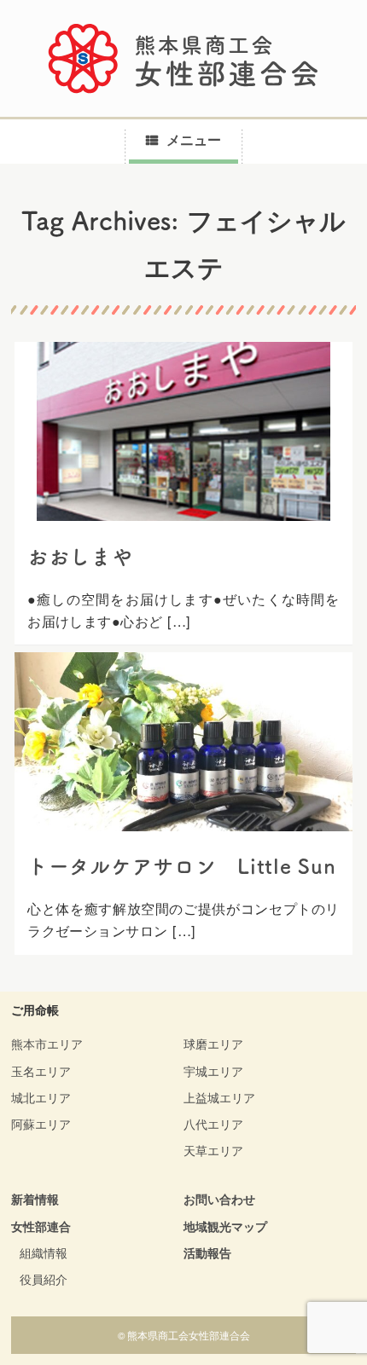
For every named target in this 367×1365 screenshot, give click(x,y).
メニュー (193, 139)
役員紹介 (43, 1278)
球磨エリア (213, 1043)
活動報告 (207, 1252)
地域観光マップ (225, 1226)
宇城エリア (213, 1070)
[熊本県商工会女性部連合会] (183, 58)
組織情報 (43, 1252)
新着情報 (35, 1198)
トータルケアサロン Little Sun (181, 866)
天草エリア (213, 1150)
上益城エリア (219, 1097)
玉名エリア (41, 1070)
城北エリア (41, 1097)
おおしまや (80, 557)
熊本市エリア (47, 1043)
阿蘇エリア (41, 1123)
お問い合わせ (219, 1198)
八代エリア (213, 1123)
